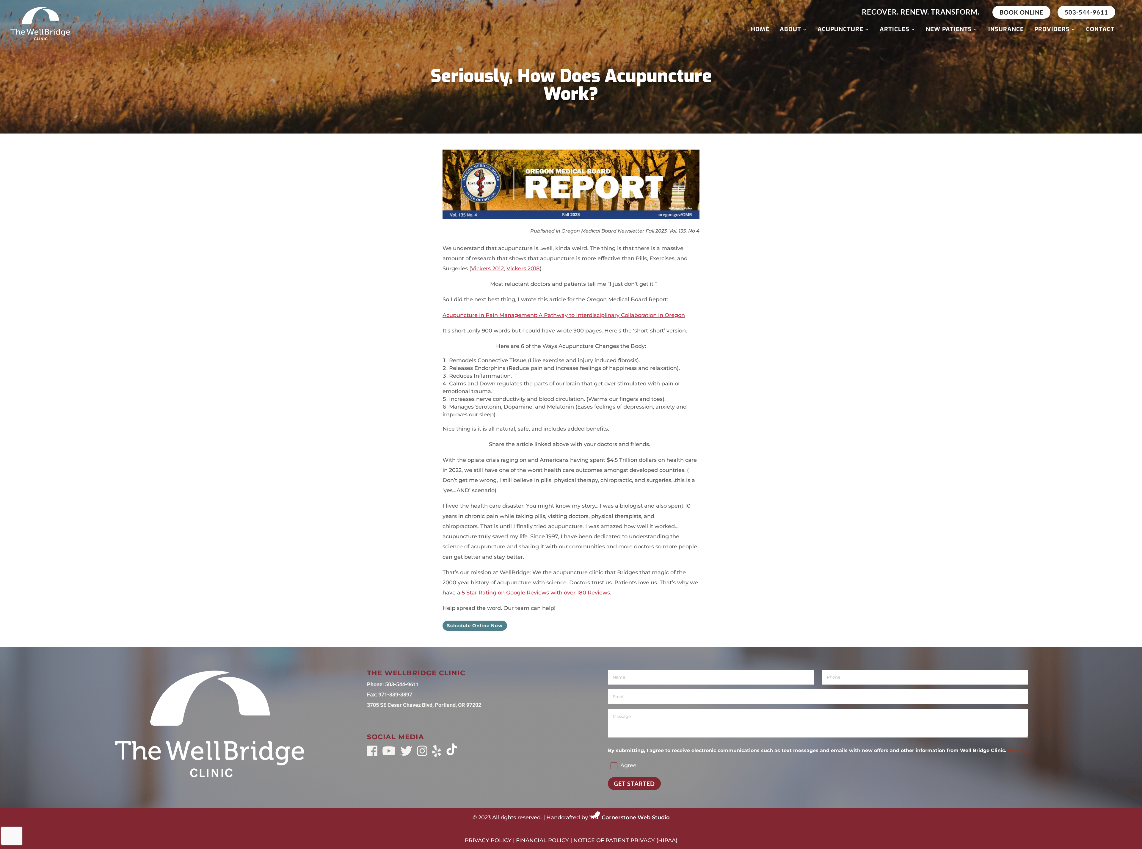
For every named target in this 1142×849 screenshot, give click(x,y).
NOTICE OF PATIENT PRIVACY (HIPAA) (625, 840)
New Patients (949, 30)
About (790, 30)
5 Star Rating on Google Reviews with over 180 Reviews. (536, 592)
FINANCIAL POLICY (542, 840)
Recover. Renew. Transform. (920, 11)
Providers (1052, 30)
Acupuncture (840, 30)
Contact (1100, 30)
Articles (894, 30)
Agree (628, 765)
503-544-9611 (1086, 12)
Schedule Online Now (475, 625)
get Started (634, 783)
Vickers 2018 (523, 268)
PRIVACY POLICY (488, 840)
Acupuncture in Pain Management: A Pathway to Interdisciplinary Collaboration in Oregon (564, 315)
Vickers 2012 (487, 268)
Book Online (1021, 12)
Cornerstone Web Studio (636, 817)
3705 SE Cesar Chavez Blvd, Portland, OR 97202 (424, 705)
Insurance (1006, 30)
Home (760, 30)
